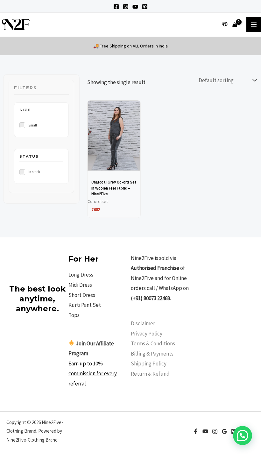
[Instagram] (126, 7)
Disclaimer (143, 323)
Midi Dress (80, 284)
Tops (74, 315)
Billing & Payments (152, 353)
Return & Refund (150, 373)
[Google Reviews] (224, 431)
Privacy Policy (146, 333)
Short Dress (81, 295)
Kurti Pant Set (84, 304)
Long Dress (80, 274)
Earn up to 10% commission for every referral (92, 373)
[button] (242, 435)
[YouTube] (135, 7)
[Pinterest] (145, 7)
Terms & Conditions (153, 343)
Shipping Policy (148, 363)
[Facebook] (116, 7)
